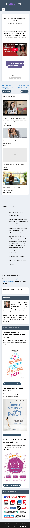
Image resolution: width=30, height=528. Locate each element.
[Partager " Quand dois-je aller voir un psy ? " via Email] (19, 78)
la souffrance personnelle (15, 24)
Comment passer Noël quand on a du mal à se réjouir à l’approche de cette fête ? (15, 120)
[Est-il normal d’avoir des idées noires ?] (15, 155)
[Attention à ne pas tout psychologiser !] (15, 178)
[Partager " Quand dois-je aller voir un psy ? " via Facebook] (10, 78)
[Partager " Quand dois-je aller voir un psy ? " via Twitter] (13, 78)
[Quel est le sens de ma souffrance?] (15, 133)
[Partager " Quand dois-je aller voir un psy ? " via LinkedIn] (16, 78)
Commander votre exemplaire (12, 383)
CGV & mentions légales (10, 526)
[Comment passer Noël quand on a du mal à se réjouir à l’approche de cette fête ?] (15, 108)
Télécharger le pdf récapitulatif (16, 65)
